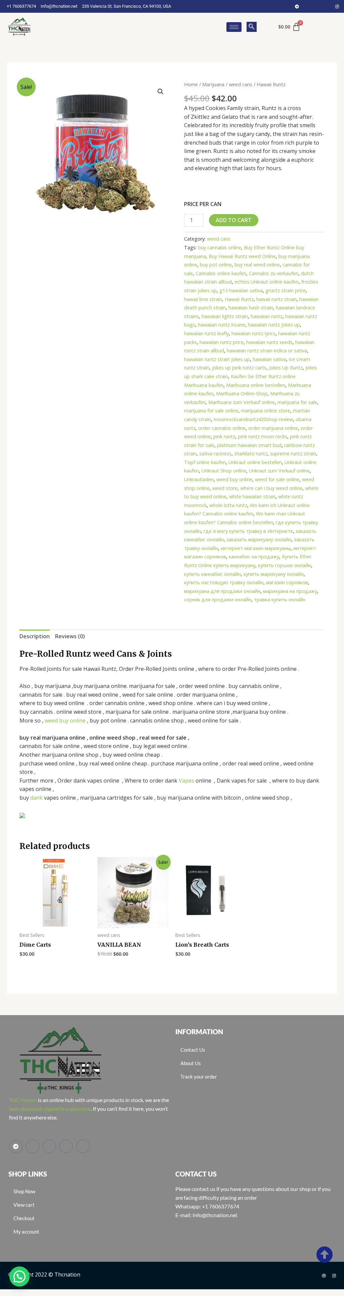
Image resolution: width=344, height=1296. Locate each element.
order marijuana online (273, 428)
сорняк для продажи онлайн (217, 599)
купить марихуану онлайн (274, 574)
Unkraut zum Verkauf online (279, 470)
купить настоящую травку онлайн (223, 582)
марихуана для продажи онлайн (222, 591)
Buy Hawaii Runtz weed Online (242, 256)
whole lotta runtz (228, 505)
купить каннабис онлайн (212, 574)
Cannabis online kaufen (221, 273)
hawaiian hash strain (250, 307)
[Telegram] (297, 6)
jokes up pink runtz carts (239, 367)
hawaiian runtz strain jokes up (217, 359)
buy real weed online (257, 264)
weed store (225, 488)
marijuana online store (265, 410)
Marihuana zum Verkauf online (241, 402)
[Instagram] (337, 6)
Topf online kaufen (205, 462)
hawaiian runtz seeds (269, 342)
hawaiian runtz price (222, 342)
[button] (252, 27)
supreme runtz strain (293, 453)
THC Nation (23, 1100)
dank (36, 797)
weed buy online (234, 479)
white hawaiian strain (252, 496)
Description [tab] (34, 636)
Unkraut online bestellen (255, 462)
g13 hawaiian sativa (241, 290)
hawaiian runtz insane (221, 324)
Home (191, 84)
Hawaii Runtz (239, 299)
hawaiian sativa (269, 359)
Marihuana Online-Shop (241, 393)
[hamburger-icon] (234, 27)
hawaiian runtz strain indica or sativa (267, 350)
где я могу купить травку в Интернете (248, 531)
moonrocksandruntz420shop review (253, 419)
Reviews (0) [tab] (70, 636)
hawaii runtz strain (276, 299)
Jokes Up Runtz (286, 367)
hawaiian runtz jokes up (274, 324)
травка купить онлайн (279, 599)
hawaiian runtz (267, 316)
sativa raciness (215, 453)
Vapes (186, 780)
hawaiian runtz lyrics (253, 333)
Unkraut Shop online (224, 470)
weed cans (240, 84)
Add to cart (234, 220)
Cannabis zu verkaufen (273, 273)
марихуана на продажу (290, 591)
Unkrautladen (199, 479)
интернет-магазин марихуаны (256, 548)
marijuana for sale (297, 402)
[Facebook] (307, 6)
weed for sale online (277, 479)
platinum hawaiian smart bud (249, 445)
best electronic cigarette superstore (50, 1108)
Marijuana (213, 84)
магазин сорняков (287, 582)
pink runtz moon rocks (262, 436)
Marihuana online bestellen (255, 385)
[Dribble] (324, 1275)
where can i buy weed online (271, 488)
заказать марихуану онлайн (258, 539)
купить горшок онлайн (284, 565)
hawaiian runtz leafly (206, 333)
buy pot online (216, 264)
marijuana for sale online (211, 410)
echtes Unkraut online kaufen (266, 282)
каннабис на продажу (254, 556)
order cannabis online (222, 428)
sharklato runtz (250, 453)
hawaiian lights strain (225, 316)
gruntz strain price (285, 290)
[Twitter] (317, 6)
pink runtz (224, 436)
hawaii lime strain (203, 299)
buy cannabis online (219, 247)
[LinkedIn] (327, 6)
